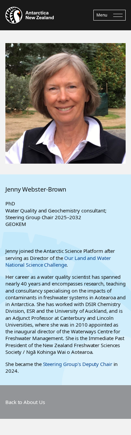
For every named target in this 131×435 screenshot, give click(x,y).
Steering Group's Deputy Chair (77, 364)
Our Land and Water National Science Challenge (58, 261)
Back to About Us (25, 402)
